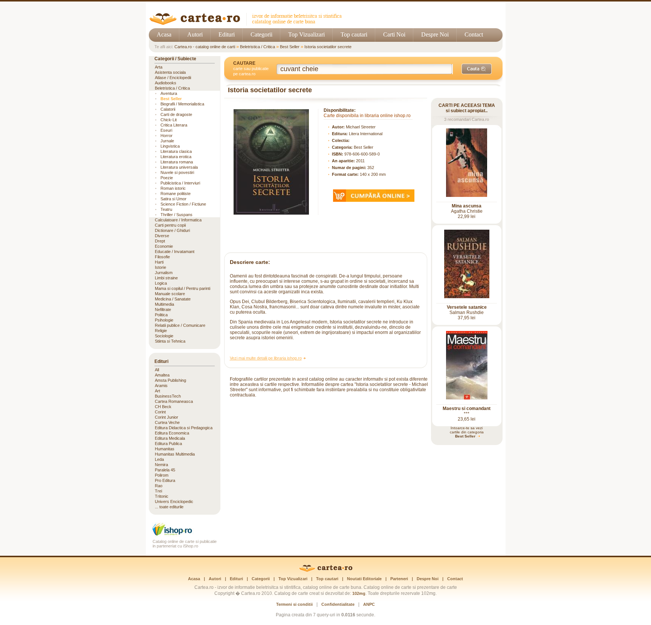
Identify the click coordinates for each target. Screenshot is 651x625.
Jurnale (167, 141)
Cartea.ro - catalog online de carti (204, 46)
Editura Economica (172, 433)
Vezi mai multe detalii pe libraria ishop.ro (266, 358)
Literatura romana (176, 162)
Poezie (166, 177)
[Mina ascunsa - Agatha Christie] (466, 195)
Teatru (166, 209)
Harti (159, 262)
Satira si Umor (173, 199)
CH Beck (163, 406)
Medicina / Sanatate (173, 299)
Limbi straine (166, 278)
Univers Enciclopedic (174, 501)
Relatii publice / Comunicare (180, 325)
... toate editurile (169, 507)
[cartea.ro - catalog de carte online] (248, 23)
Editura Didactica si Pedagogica (183, 427)
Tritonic (161, 496)
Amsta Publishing (170, 380)
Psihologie (164, 320)
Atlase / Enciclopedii (173, 77)
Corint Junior (166, 417)
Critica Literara (173, 125)
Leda (159, 459)
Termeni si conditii (294, 604)
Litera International (365, 133)
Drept (160, 241)
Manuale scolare (170, 293)
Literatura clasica (176, 151)
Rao (158, 485)
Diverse (162, 235)
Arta (158, 67)
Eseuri (166, 130)
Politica (161, 314)
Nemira (161, 464)
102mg (358, 593)
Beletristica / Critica (257, 46)
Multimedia (164, 304)
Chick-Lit (168, 119)
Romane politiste (175, 193)
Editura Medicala (170, 438)
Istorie (160, 267)
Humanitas (164, 449)
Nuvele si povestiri (177, 172)
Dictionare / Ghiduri (172, 230)
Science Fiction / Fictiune (183, 204)
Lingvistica (170, 146)
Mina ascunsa (466, 206)
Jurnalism (164, 272)
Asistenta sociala (170, 72)
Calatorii (167, 109)
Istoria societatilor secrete (327, 46)
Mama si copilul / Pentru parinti (182, 288)
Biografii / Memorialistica (182, 104)
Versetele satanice (467, 307)
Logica (161, 283)
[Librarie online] (184, 535)
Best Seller (290, 46)
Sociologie (164, 336)
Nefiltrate (163, 309)
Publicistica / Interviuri (180, 183)
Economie (164, 246)
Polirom (161, 475)
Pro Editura (165, 480)
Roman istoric (173, 188)
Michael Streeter (361, 127)
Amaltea (162, 375)
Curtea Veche (167, 422)
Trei (158, 491)
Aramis (161, 385)
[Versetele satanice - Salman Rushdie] (466, 296)
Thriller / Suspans (176, 214)
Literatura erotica (175, 156)
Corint (160, 412)
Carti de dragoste (176, 114)
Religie (161, 330)
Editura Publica (168, 443)
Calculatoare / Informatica (178, 220)
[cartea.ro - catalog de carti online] (326, 570)
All (157, 369)
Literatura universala (179, 167)
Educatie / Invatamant (174, 251)
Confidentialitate (338, 604)
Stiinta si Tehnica (170, 341)
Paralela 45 (165, 470)
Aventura (168, 93)
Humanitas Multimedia (175, 454)
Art (157, 391)
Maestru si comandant (467, 408)
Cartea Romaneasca (174, 401)
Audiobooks (165, 83)
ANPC (369, 604)
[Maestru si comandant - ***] (466, 398)
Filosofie (162, 257)
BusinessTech (168, 396)
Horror (166, 135)
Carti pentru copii (170, 225)
